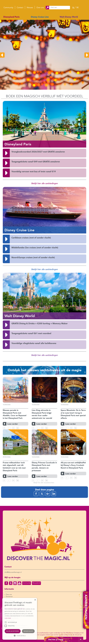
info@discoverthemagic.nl (13, 572)
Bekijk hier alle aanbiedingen (44, 183)
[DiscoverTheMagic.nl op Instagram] (15, 583)
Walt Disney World (69, 17)
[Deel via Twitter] (9, 428)
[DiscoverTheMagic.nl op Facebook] (6, 583)
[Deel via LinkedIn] (17, 428)
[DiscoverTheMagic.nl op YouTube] (19, 583)
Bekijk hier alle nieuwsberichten (43, 483)
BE (77, 8)
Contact (20, 8)
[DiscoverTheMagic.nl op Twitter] (10, 583)
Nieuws (30, 8)
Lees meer (8, 618)
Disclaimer (9, 596)
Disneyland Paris (11, 17)
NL (73, 8)
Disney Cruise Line (40, 17)
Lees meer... (10, 76)
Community (8, 8)
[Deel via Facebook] (4, 428)
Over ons (40, 8)
